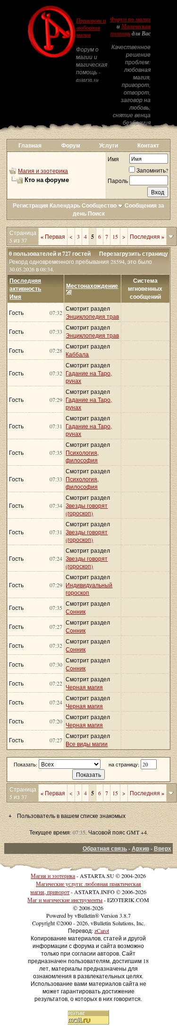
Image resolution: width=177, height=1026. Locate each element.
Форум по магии (130, 19)
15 (115, 236)
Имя (113, 159)
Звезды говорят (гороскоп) (87, 509)
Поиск (96, 213)
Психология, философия (82, 456)
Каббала (77, 354)
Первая (53, 236)
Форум (70, 145)
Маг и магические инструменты (64, 900)
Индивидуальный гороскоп (89, 588)
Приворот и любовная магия (91, 27)
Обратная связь (105, 848)
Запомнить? (152, 170)
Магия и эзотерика (43, 170)
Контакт (148, 145)
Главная (30, 145)
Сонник (75, 611)
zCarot (101, 930)
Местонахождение (92, 286)
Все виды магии (87, 744)
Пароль (118, 180)
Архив (140, 848)
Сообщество (99, 205)
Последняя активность (25, 285)
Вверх (162, 848)
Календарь (65, 205)
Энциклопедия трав (92, 316)
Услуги (108, 145)
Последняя (147, 236)
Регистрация (30, 205)
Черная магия (84, 687)
